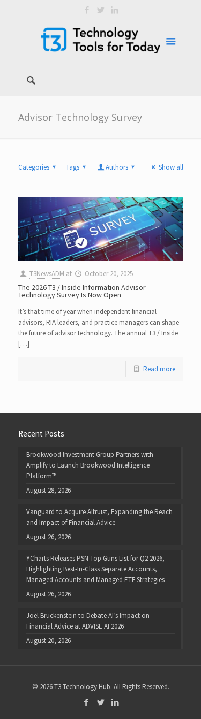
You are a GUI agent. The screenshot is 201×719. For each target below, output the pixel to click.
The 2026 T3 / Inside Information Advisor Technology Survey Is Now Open (82, 291)
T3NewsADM (46, 273)
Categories (33, 167)
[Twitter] (100, 10)
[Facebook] (86, 10)
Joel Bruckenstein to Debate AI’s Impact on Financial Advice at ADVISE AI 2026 (88, 621)
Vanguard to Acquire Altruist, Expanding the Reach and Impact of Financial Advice (99, 517)
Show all (171, 167)
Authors (117, 167)
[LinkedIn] (114, 10)
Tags (72, 167)
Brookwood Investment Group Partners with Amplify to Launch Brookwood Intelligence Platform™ (89, 465)
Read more (159, 368)
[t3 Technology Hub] (101, 40)
